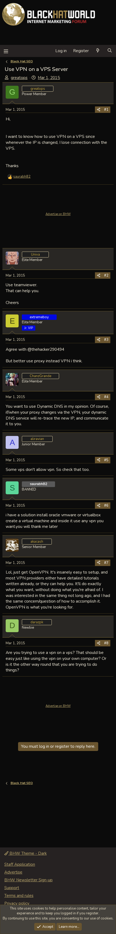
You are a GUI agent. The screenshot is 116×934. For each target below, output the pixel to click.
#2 (106, 275)
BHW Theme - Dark (27, 853)
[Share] (98, 109)
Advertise (13, 872)
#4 (106, 397)
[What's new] (98, 51)
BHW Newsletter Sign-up (28, 880)
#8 (106, 643)
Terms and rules (18, 895)
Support (11, 887)
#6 (106, 505)
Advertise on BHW (58, 214)
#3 (106, 339)
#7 (106, 562)
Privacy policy (16, 903)
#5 (106, 460)
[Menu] (6, 51)
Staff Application (19, 864)
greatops (19, 77)
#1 (106, 109)
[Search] (109, 51)
